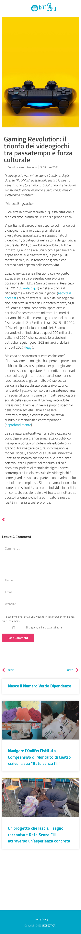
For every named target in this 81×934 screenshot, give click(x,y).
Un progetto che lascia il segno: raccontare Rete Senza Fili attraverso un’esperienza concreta (39, 834)
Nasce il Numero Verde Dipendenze (39, 686)
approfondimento (18, 424)
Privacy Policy (40, 919)
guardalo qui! (29, 288)
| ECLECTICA (48, 925)
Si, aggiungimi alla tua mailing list (44, 627)
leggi (28, 347)
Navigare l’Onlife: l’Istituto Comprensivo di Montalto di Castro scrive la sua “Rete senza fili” (39, 757)
